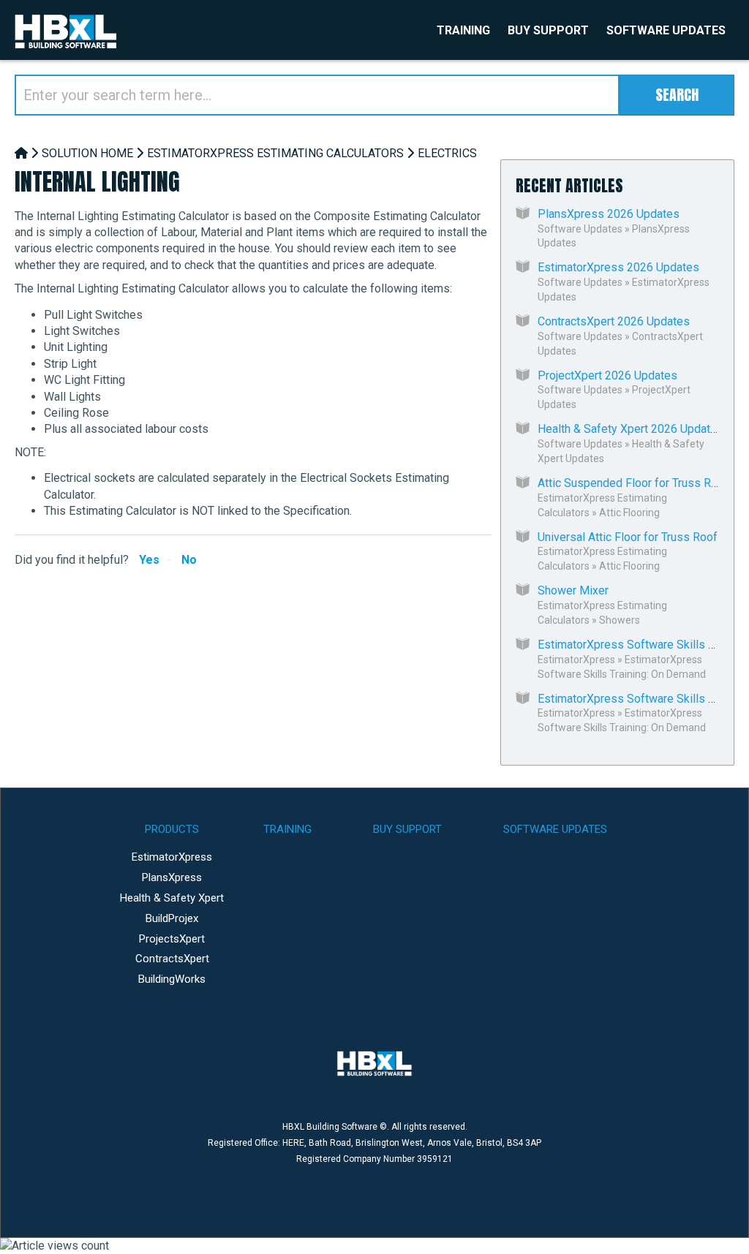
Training (463, 30)
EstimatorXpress (576, 659)
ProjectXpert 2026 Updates (607, 375)
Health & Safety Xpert (172, 897)
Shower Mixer (573, 590)
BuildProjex (172, 918)
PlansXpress (172, 877)
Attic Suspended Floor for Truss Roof (633, 483)
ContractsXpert (172, 958)
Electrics (447, 153)
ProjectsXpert (172, 938)
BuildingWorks (172, 979)
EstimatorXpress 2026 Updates (618, 267)
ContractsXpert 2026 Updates (614, 321)
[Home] (21, 153)
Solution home (87, 153)
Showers (619, 620)
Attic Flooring (629, 512)
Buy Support (548, 30)
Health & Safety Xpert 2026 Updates (630, 429)
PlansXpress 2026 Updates (609, 214)
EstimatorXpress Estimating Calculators (275, 153)
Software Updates (666, 30)
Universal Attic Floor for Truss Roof (628, 537)
